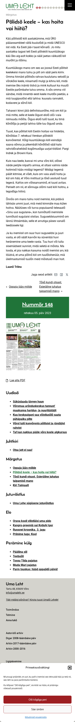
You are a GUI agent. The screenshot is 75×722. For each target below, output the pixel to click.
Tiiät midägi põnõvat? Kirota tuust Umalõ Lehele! (32, 599)
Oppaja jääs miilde (20, 286)
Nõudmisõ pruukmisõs (36, 717)
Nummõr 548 (37, 304)
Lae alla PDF (17, 380)
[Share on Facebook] (61, 275)
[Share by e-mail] (56, 275)
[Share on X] (67, 275)
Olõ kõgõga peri (38, 699)
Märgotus (11, 14)
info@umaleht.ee (15, 592)
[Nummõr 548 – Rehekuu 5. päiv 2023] (23, 369)
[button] (70, 667)
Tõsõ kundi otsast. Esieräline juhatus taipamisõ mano (50, 287)
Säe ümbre (37, 709)
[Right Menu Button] (70, 5)
